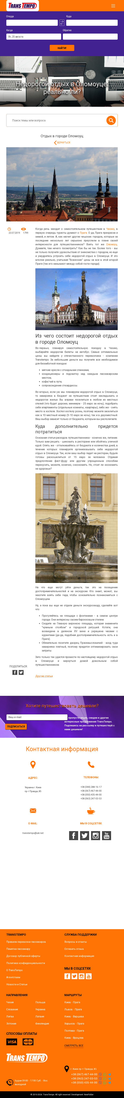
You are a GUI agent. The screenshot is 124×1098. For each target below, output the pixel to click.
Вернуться (63, 142)
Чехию (110, 228)
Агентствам (13, 977)
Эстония (11, 1023)
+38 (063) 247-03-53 (91, 798)
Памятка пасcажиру (18, 948)
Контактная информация (79, 956)
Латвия (39, 1016)
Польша (40, 1002)
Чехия (10, 1002)
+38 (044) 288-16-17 (91, 787)
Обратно (67, 30)
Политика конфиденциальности (25, 963)
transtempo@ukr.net (33, 833)
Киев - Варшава (74, 1016)
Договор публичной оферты (23, 956)
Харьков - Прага (74, 1023)
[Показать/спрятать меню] (113, 6)
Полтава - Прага (74, 1030)
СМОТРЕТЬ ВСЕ (73, 1045)
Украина (40, 1009)
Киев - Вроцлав (73, 1037)
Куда (68, 16)
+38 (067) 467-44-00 (91, 791)
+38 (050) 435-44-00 (91, 794)
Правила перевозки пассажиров (26, 941)
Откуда (10, 16)
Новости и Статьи (16, 984)
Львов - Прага (73, 1009)
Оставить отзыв (74, 948)
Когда (9, 30)
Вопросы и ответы (75, 941)
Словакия (12, 1009)
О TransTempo (14, 970)
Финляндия (42, 1023)
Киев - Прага (72, 1002)
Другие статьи (44, 676)
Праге (83, 232)
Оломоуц (111, 244)
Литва (10, 1016)
